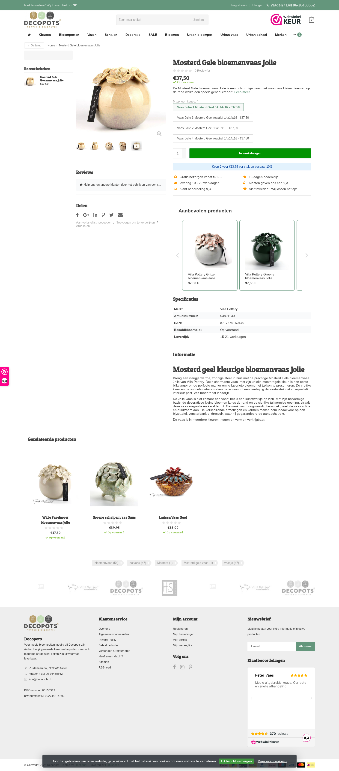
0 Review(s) (202, 70)
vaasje (231, 563)
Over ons (104, 628)
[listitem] (210, 255)
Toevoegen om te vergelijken (135, 222)
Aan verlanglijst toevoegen (93, 222)
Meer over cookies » (272, 761)
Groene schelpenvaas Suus (114, 517)
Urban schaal (256, 34)
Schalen (111, 34)
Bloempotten (69, 34)
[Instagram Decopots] (184, 668)
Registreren (239, 5)
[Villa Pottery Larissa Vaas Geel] (173, 482)
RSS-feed (105, 667)
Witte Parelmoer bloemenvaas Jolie (55, 520)
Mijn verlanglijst (183, 645)
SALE (153, 34)
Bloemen (172, 34)
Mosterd (164, 563)
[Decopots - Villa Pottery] (126, 588)
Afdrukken (83, 226)
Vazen (92, 34)
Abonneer (305, 646)
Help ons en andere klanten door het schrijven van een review (125, 184)
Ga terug (36, 45)
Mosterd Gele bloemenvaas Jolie (52, 79)
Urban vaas (229, 34)
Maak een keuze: (185, 101)
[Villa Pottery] (83, 588)
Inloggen (257, 5)
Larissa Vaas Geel (173, 517)
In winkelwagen (250, 153)
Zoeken (198, 19)
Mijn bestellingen (183, 634)
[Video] (136, 146)
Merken (281, 34)
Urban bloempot (199, 34)
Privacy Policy (107, 639)
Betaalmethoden (109, 645)
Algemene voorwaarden (114, 634)
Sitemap (104, 662)
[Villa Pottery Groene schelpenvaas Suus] (114, 482)
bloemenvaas (106, 563)
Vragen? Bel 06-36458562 (293, 5)
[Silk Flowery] (40, 586)
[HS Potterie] (169, 588)
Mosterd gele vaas (198, 563)
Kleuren (45, 34)
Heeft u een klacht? (111, 656)
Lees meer (242, 92)
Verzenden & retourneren (114, 651)
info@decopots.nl (40, 679)
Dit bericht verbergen (236, 761)
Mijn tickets (180, 639)
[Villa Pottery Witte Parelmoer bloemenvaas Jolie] (55, 482)
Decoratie (132, 34)
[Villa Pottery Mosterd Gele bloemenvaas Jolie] (30, 81)
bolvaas (138, 563)
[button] (177, 255)
